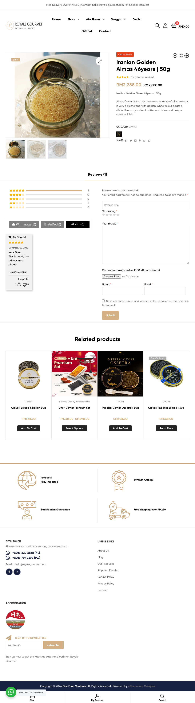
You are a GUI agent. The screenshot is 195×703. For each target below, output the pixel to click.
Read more (166, 428)
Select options (75, 428)
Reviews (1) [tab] (97, 174)
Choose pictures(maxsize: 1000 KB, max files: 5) (131, 270)
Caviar (133, 126)
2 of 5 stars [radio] (107, 214)
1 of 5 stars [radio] (103, 214)
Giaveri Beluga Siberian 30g (28, 407)
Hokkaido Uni (83, 401)
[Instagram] (17, 571)
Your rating (109, 211)
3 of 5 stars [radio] (110, 214)
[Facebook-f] (9, 571)
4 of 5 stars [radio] (114, 214)
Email (148, 284)
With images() (26, 224)
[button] (100, 61)
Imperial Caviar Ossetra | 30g (120, 407)
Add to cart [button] (28, 428)
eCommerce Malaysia (141, 686)
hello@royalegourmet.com (30, 564)
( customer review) (142, 77)
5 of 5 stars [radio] (118, 214)
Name (106, 284)
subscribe (53, 645)
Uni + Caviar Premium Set (74, 407)
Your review (110, 223)
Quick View (28, 376)
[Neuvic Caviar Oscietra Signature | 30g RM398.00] (186, 55)
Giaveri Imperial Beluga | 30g (166, 407)
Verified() (54, 224)
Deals (71, 401)
